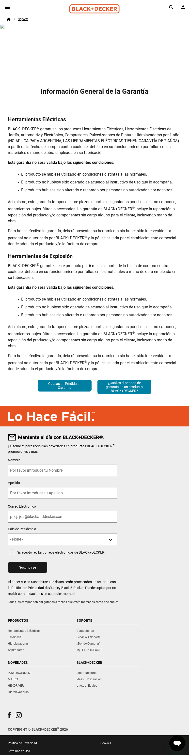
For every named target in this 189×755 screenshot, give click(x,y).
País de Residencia (22, 529)
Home (8, 19)
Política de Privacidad (27, 588)
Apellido (14, 483)
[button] (9, 715)
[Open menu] (7, 7)
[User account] (183, 7)
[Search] (171, 7)
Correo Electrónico (22, 506)
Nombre (14, 460)
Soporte (23, 19)
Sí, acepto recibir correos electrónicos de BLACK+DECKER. (61, 552)
